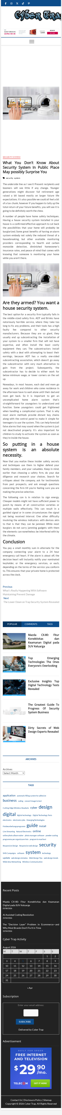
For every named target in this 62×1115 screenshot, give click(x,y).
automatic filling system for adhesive (31, 796)
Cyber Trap (37, 1029)
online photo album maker (13, 835)
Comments (31, 624)
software (20, 853)
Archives (7, 769)
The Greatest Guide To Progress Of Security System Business (43, 708)
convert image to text (33, 801)
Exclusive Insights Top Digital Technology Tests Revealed (43, 685)
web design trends (51, 858)
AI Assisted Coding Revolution (18, 914)
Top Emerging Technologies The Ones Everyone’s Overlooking (43, 662)
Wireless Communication (32, 862)
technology (46, 853)
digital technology (24, 815)
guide (32, 825)
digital (9, 814)
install (42, 826)
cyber (33, 807)
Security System (12, 157)
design (45, 807)
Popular (12, 624)
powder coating (52, 835)
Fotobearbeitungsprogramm (14, 826)
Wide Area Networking (12, 862)
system (17, 178)
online (37, 831)
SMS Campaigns (9, 853)
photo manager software (34, 835)
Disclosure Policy (33, 1100)
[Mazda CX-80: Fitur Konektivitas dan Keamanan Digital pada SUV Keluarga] (14, 634)
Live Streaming (9, 831)
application (9, 795)
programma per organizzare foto (15, 839)
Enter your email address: (31, 1017)
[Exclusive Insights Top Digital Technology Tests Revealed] (14, 681)
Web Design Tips (35, 858)
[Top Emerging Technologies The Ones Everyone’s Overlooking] (14, 658)
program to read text (38, 839)
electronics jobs (19, 820)
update (6, 857)
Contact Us (16, 1100)
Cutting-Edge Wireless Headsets (16, 808)
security (9, 178)
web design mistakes (19, 858)
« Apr (30, 987)
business (10, 800)
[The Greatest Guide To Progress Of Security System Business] (14, 704)
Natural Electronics (23, 831)
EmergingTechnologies (36, 820)
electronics (7, 820)
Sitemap (47, 1100)
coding (20, 801)
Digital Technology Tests (42, 815)
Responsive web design (28, 846)
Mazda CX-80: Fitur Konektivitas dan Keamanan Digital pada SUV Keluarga (43, 640)
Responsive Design (10, 846)
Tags (50, 624)
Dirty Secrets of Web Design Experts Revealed (43, 729)
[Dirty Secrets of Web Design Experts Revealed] (14, 727)
